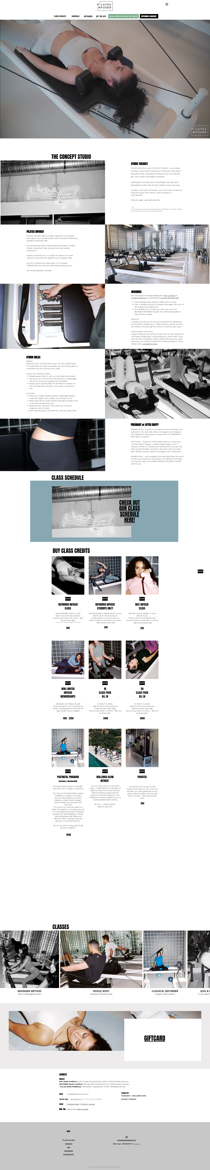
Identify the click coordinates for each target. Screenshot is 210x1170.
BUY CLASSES (170, 295)
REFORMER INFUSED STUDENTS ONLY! (105, 606)
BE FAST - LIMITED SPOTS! (105, 804)
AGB (68, 1147)
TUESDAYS (68, 1144)
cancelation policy (150, 344)
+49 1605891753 (75, 1099)
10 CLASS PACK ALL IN (105, 692)
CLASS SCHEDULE (138, 298)
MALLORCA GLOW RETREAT (105, 779)
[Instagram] (166, 4)
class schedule (82, 1109)
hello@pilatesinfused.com (77, 1094)
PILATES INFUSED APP (170, 298)
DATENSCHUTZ (68, 1154)
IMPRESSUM (68, 1151)
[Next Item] (206, 965)
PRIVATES (142, 777)
